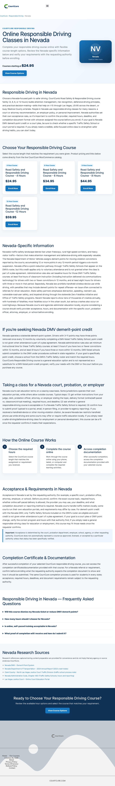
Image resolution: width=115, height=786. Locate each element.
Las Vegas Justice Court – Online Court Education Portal (27, 679)
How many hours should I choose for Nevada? (27, 619)
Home (4, 756)
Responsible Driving (16, 16)
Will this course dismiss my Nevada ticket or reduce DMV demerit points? (41, 612)
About (11, 760)
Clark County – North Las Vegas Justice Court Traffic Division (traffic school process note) (40, 672)
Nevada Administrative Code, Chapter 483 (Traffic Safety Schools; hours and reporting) (39, 676)
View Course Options (14, 73)
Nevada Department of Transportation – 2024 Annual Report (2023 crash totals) (36, 669)
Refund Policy (11, 766)
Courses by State (11, 758)
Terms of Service (11, 764)
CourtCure (4, 16)
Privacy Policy (11, 762)
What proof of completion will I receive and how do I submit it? (35, 633)
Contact (12, 768)
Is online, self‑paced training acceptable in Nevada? (31, 626)
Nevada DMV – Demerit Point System (19, 665)
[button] (47, 6)
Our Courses (14, 756)
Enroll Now (13, 188)
